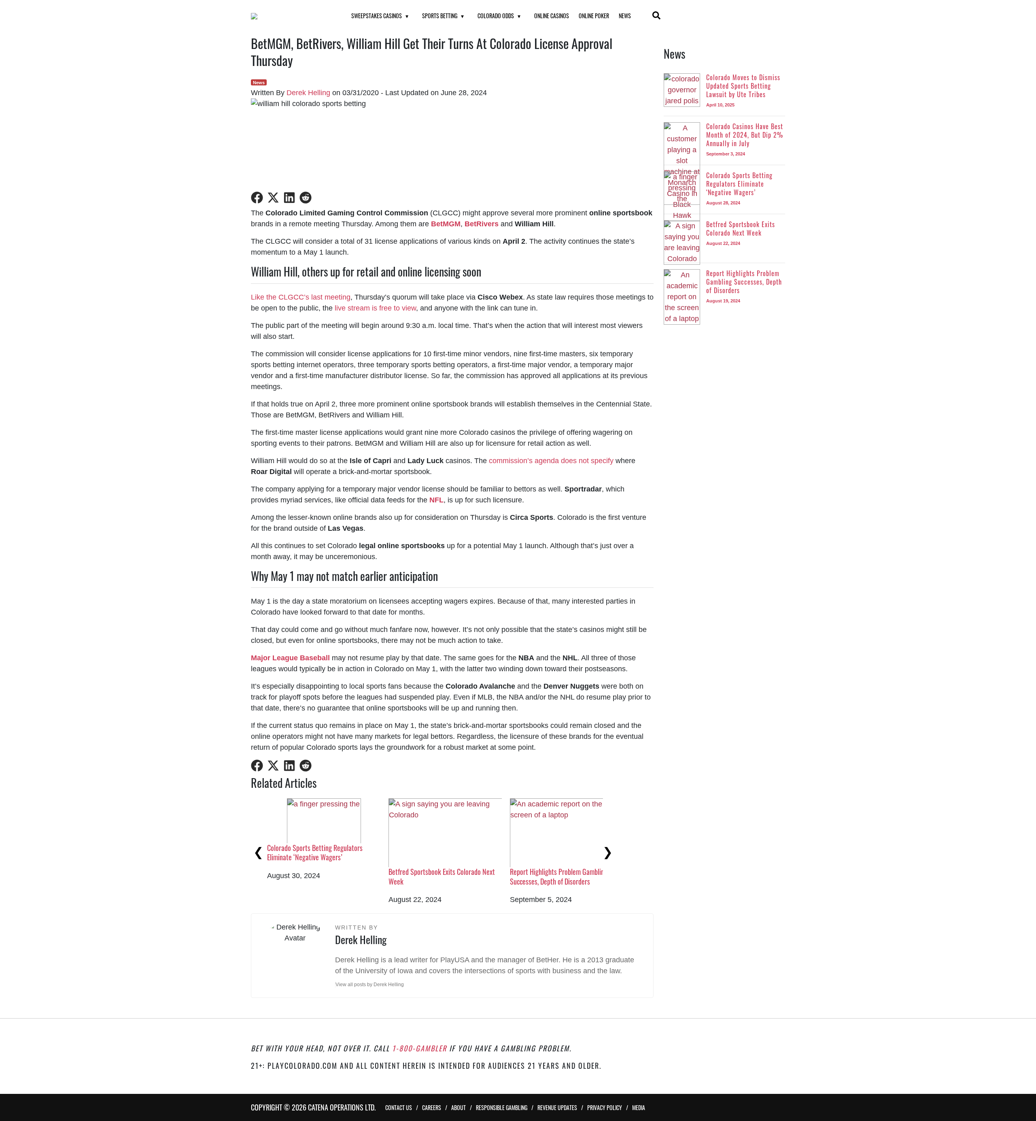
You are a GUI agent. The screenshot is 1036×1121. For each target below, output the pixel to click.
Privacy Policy (604, 1107)
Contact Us (398, 1107)
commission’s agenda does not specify (551, 461)
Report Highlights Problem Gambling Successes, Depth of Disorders (558, 876)
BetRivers (482, 224)
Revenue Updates (557, 1107)
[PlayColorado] (291, 16)
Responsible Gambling (501, 1107)
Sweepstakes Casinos (376, 15)
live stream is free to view (375, 308)
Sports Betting (439, 15)
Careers (431, 1107)
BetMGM (446, 224)
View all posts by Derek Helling (369, 984)
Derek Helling (308, 93)
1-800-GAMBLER (419, 1048)
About (458, 1107)
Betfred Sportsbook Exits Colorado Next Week (441, 876)
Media (638, 1107)
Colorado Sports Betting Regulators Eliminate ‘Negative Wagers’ (315, 852)
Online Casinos (551, 15)
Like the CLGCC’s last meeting (300, 297)
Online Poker (594, 15)
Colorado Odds (496, 15)
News (625, 15)
